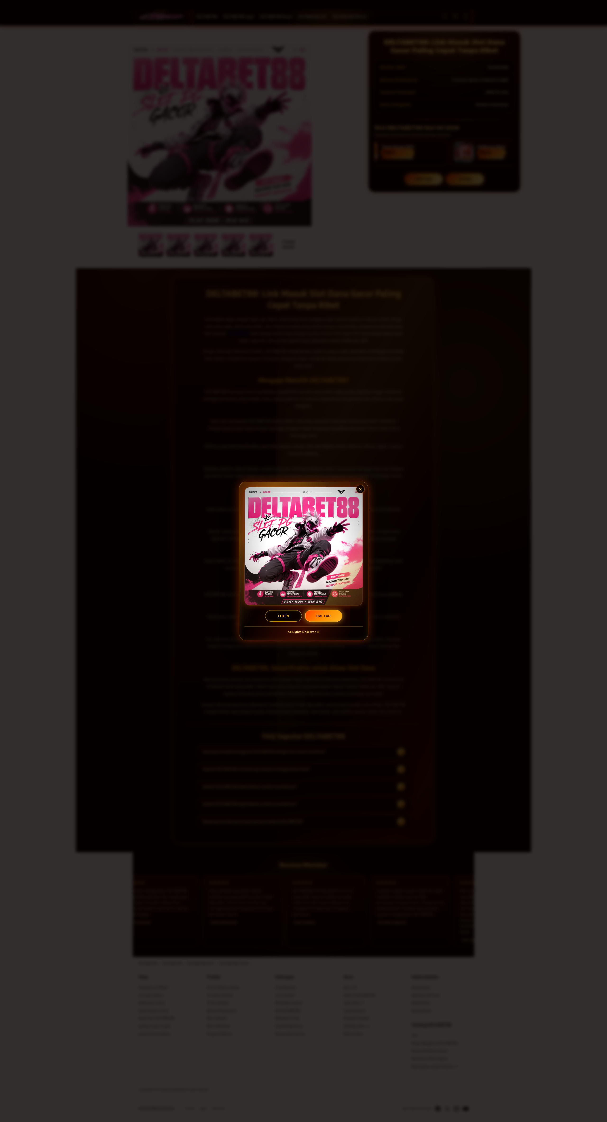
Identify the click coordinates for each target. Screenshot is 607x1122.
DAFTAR (324, 616)
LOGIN (283, 616)
